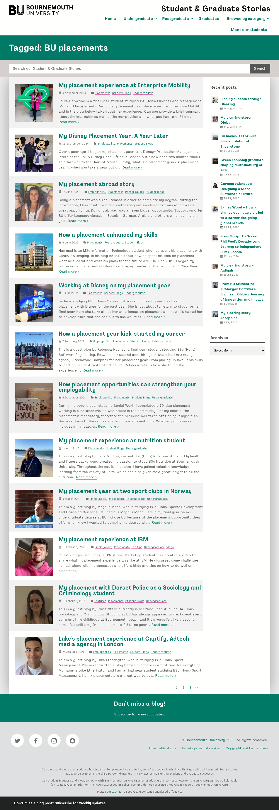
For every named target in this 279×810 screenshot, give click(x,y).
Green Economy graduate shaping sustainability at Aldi (242, 165)
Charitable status (162, 748)
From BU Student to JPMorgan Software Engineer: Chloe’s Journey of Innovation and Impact (242, 292)
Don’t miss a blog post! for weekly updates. (60, 803)
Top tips (136, 547)
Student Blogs (121, 93)
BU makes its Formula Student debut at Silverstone (238, 141)
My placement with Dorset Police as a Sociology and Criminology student (130, 590)
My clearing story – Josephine (237, 315)
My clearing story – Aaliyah (237, 268)
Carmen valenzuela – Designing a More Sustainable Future (237, 188)
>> (196, 687)
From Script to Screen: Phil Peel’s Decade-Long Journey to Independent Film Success (240, 244)
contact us (114, 791)
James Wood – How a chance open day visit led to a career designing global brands (241, 215)
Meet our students (249, 29)
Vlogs (170, 547)
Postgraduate (175, 18)
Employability (106, 143)
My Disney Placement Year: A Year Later (113, 136)
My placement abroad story (97, 184)
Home (110, 18)
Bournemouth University (41, 10)
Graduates (208, 18)
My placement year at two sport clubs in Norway (125, 491)
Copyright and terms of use (247, 748)
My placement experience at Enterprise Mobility (125, 85)
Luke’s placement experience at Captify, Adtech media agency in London (124, 641)
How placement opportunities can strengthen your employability (128, 387)
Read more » (69, 122)
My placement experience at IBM (103, 539)
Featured (100, 601)
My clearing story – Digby (237, 120)
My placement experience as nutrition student (122, 440)
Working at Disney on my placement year (114, 285)
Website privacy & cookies (201, 748)
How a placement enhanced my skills (108, 234)
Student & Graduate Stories (215, 8)
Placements (102, 93)
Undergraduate (138, 18)
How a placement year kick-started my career (122, 333)
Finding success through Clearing (240, 101)
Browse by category (246, 18)
